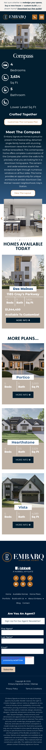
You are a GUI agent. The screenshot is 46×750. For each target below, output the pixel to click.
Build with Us (18, 598)
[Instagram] (23, 578)
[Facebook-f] (16, 578)
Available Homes (20, 594)
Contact (26, 603)
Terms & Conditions (34, 689)
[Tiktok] (30, 578)
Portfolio (6, 598)
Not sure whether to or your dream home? (23, 5)
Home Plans (35, 594)
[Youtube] (16, 584)
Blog (18, 603)
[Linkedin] (23, 584)
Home (8, 594)
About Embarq (34, 598)
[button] (41, 17)
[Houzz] (30, 584)
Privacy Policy (12, 689)
